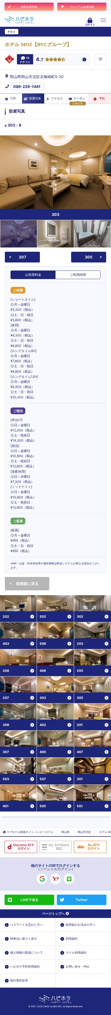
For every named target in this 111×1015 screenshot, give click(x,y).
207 (22, 257)
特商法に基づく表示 (23, 938)
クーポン (79, 98)
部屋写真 (35, 98)
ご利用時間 (78, 275)
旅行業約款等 (19, 980)
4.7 (39, 59)
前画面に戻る (27, 583)
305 (88, 257)
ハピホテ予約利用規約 (25, 966)
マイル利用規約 (76, 952)
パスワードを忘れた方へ (26, 925)
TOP (13, 98)
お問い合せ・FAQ (77, 966)
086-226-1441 (26, 86)
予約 (102, 98)
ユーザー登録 (28, 31)
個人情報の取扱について (26, 952)
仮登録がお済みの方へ (80, 925)
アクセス (57, 98)
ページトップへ (53, 914)
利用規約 (72, 938)
